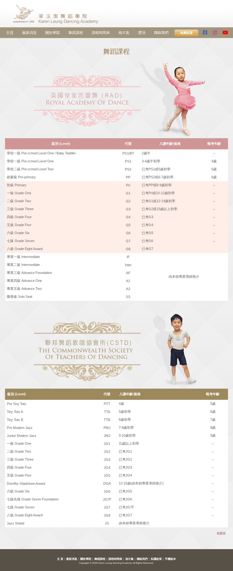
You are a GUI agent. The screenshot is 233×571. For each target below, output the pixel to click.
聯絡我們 (161, 33)
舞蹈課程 (75, 33)
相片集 (124, 33)
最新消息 (29, 33)
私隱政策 (156, 559)
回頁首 (221, 533)
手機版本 (170, 559)
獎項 (141, 33)
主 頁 (60, 559)
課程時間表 (101, 33)
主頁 (9, 33)
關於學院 (52, 33)
